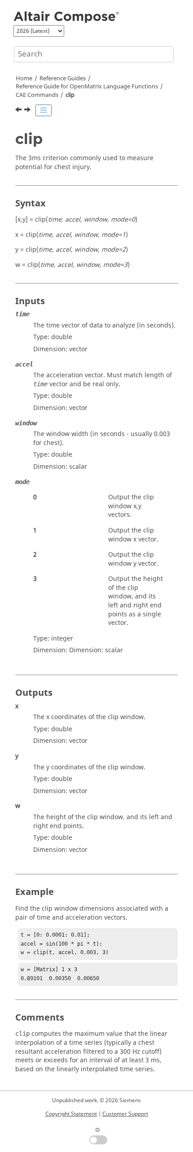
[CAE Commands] (19, 110)
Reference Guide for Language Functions (87, 87)
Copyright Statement (71, 1114)
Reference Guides (62, 78)
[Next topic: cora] (28, 110)
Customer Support (125, 1114)
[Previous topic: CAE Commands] (19, 110)
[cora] (28, 110)
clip (70, 95)
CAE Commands (37, 95)
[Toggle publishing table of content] (43, 110)
